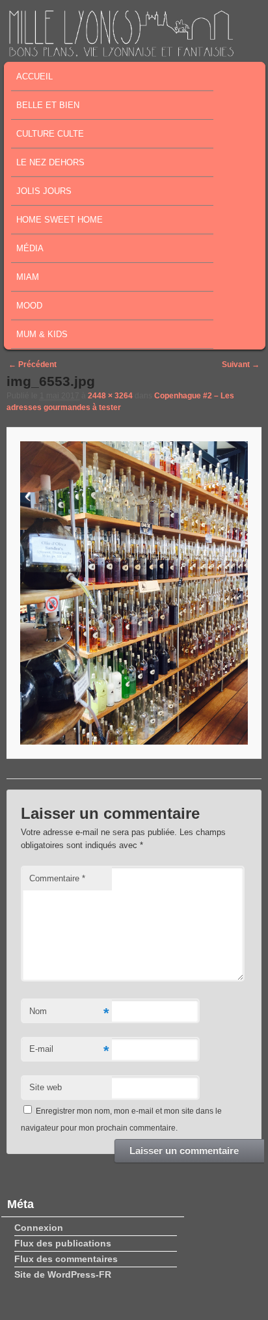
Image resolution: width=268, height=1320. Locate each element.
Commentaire (57, 878)
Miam (27, 277)
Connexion (38, 1227)
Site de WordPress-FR (62, 1274)
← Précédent (32, 364)
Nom (69, 1013)
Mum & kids (42, 334)
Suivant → (241, 364)
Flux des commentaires (66, 1259)
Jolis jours (44, 191)
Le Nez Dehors (50, 162)
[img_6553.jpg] (133, 593)
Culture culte (50, 134)
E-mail (69, 1051)
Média (30, 248)
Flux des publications (62, 1243)
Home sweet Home (59, 220)
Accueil (34, 76)
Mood (29, 305)
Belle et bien (47, 105)
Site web (45, 1087)
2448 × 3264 (110, 395)
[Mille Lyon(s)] (121, 52)
